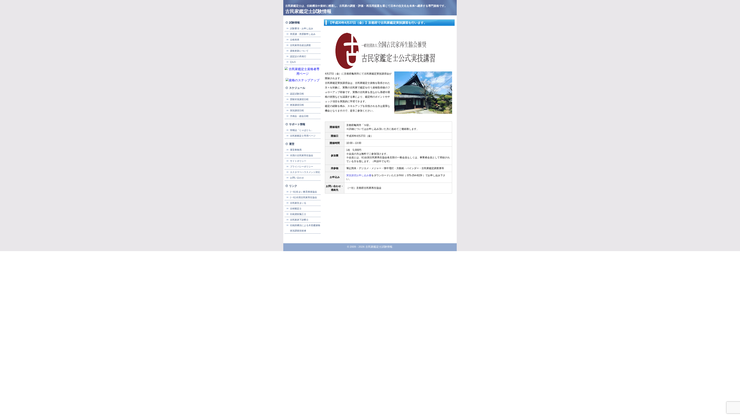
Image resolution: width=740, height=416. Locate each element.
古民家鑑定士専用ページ (302, 135)
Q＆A (293, 62)
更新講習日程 (297, 105)
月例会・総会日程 (299, 116)
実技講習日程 (297, 110)
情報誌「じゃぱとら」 (301, 130)
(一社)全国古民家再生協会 (303, 197)
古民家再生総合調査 (300, 45)
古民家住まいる (298, 203)
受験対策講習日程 (299, 99)
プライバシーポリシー (301, 166)
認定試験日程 (297, 93)
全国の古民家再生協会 (301, 155)
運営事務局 (296, 149)
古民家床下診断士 (299, 219)
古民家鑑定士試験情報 (308, 11)
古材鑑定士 (296, 208)
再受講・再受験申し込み (302, 34)
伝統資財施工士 (298, 214)
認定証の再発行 (298, 56)
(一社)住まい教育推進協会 (303, 191)
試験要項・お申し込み (301, 28)
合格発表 (294, 39)
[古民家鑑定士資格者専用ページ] (302, 71)
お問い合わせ (297, 177)
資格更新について (299, 50)
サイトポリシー (298, 161)
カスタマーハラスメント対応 (305, 172)
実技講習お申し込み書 (358, 175)
